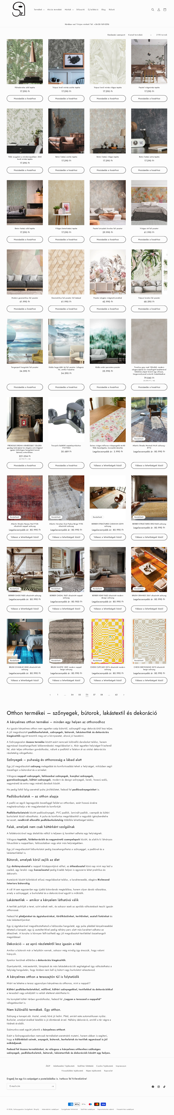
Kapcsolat (108, 1070)
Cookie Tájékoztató (104, 1066)
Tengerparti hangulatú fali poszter (24, 367)
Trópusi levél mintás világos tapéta (108, 87)
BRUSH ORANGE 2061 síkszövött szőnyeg (149, 595)
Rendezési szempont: (116, 34)
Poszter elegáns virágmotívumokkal (108, 298)
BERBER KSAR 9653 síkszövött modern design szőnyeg (107, 596)
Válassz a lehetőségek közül (108, 465)
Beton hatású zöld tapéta (25, 228)
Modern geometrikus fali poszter (25, 298)
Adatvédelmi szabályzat (50, 1109)
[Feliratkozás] (53, 1086)
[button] (39, 9)
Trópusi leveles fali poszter (149, 298)
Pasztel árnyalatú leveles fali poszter (107, 228)
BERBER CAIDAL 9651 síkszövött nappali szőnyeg (66, 596)
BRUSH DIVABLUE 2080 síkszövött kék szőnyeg (25, 668)
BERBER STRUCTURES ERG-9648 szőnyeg (149, 524)
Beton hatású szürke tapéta (66, 157)
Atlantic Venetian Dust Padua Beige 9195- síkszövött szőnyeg (66, 525)
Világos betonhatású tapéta (66, 228)
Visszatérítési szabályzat (125, 1109)
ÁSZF (48, 1066)
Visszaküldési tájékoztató (72, 1070)
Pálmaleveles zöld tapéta (25, 87)
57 (94, 694)
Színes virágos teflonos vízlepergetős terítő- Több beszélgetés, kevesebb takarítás (107, 447)
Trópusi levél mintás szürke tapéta (66, 87)
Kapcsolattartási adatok (106, 1109)
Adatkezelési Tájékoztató (64, 1066)
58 (101, 694)
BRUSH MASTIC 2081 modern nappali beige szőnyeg (66, 668)
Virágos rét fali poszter (149, 228)
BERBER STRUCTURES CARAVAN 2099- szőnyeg (108, 525)
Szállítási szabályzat (88, 1109)
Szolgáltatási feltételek (69, 1109)
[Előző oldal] (50, 695)
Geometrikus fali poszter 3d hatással (66, 298)
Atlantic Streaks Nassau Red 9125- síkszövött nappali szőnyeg (25, 525)
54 (72, 694)
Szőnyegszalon (18, 1109)
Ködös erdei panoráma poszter (107, 367)
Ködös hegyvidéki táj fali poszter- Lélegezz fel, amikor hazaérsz (66, 368)
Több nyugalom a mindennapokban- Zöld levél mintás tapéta (24, 158)
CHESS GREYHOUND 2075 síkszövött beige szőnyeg (149, 668)
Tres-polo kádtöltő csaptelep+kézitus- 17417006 (66, 447)
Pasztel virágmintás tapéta (149, 87)
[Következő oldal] (124, 695)
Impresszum (121, 1066)
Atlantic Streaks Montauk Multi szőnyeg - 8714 (149, 447)
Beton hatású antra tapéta (149, 157)
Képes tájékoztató (93, 1070)
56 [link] (87, 694)
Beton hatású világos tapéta (108, 157)
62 (116, 694)
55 (79, 694)
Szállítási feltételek (85, 1066)
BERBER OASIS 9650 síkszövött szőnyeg (24, 595)
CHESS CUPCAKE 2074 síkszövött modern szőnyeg (107, 668)
